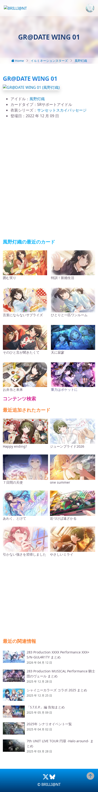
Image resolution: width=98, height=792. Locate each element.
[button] (31, 87)
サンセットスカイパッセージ (62, 110)
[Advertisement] (49, 179)
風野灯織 (81, 60)
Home (19, 60)
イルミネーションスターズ (49, 60)
